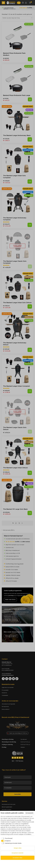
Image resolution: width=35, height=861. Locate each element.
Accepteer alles (17, 857)
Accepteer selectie (17, 853)
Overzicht (30, 813)
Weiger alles (17, 848)
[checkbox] (6, 838)
